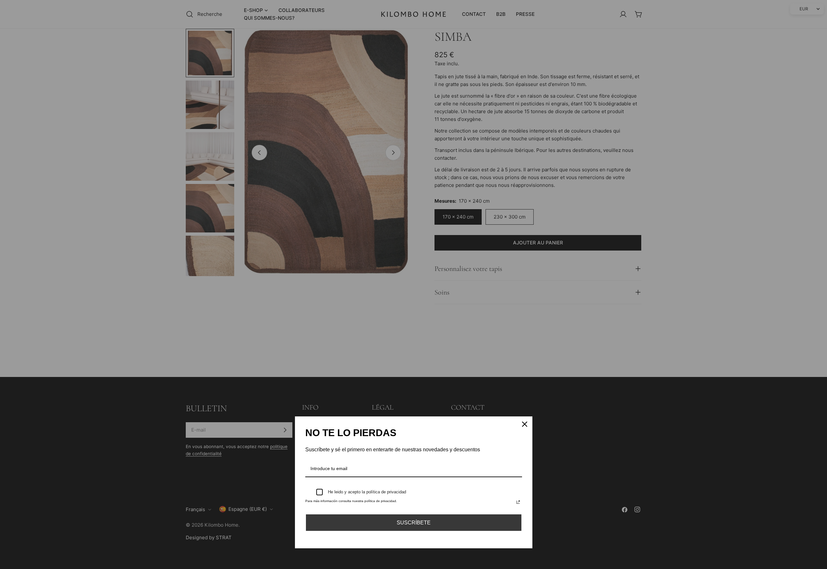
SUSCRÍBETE (414, 522)
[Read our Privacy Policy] (518, 502)
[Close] (524, 424)
